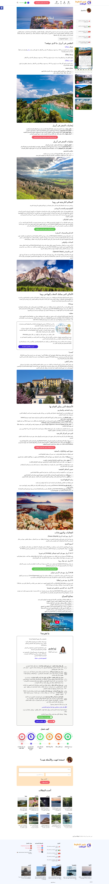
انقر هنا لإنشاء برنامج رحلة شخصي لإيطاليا (45, 229)
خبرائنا (64, 3)
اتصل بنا (50, 721)
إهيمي (29, 865)
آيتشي (59, 813)
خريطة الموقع (53, 882)
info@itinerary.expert (25, 845)
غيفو (37, 813)
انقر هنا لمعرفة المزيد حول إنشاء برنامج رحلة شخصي (45, 137)
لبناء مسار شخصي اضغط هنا (42, 2)
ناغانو (26, 813)
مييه (71, 796)
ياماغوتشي (58, 865)
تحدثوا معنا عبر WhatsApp (43, 717)
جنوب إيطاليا (69, 60)
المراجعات (56, 3)
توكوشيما (74, 865)
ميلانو (28, 50)
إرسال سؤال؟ (45, 782)
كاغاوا (90, 865)
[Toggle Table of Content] (70, 39)
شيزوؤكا (70, 813)
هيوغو (48, 813)
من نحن (68, 3)
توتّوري (59, 796)
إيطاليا (67, 47)
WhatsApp (27, 848)
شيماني (48, 796)
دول (61, 3)
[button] (1, 8)
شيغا (26, 796)
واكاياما (36, 796)
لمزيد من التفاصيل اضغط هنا (28, 346)
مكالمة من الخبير (39, 721)
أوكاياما (44, 865)
